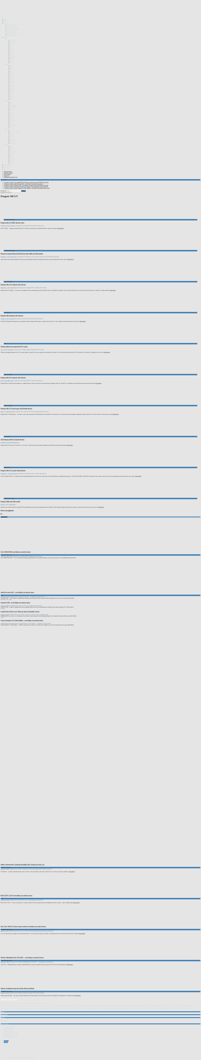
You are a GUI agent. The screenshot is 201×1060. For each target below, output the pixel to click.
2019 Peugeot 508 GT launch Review (12, 439)
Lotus (11, 112)
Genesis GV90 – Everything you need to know (15, 602)
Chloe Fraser (12, 504)
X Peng (12, 161)
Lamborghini (13, 106)
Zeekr (11, 163)
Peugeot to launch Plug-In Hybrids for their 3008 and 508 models (22, 254)
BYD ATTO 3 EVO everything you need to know (16, 895)
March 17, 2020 (5, 411)
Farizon (12, 67)
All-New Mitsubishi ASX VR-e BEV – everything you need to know (22, 957)
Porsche (12, 136)
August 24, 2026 (5, 556)
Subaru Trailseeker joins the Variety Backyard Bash (17, 988)
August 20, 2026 (5, 623)
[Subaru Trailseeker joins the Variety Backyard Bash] (16, 985)
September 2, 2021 (5, 287)
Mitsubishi (12, 125)
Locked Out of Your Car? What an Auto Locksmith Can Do (20, 611)
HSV (11, 86)
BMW (11, 47)
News (5, 21)
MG (11, 122)
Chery (11, 55)
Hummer (12, 88)
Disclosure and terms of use (10, 177)
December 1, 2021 (5, 256)
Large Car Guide (11, 31)
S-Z (8, 144)
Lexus (11, 109)
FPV (11, 74)
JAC (11, 95)
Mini (11, 123)
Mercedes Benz (14, 120)
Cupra (11, 61)
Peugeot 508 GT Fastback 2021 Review (13, 284)
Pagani (11, 130)
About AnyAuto (8, 171)
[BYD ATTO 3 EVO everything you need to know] (16, 892)
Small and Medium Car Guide (14, 33)
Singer (11, 147)
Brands (5, 37)
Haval (11, 84)
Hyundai (12, 89)
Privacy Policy (7, 174)
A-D (8, 38)
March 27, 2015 (5, 504)
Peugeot (12, 133)
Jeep (11, 99)
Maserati (12, 115)
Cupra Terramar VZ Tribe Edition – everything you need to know (22, 620)
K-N (8, 101)
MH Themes (32, 1058)
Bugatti (12, 51)
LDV (11, 111)
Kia (11, 103)
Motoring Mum (7, 166)
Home (5, 19)
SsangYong (13, 152)
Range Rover (13, 140)
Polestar (12, 135)
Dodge (11, 62)
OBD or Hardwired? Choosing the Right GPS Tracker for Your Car (22, 864)
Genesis (12, 77)
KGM (11, 102)
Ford (11, 71)
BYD (11, 53)
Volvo (11, 160)
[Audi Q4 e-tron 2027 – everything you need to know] (30, 589)
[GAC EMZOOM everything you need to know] (30, 549)
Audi (11, 44)
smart (11, 150)
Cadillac (12, 54)
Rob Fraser (12, 225)
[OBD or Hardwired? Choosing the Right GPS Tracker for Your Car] (30, 861)
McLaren (12, 119)
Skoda (11, 149)
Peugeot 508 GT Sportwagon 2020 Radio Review (16, 408)
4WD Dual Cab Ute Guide (10, 1037)
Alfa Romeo (13, 40)
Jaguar (11, 98)
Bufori (11, 50)
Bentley (12, 45)
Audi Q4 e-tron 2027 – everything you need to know (17, 592)
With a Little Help (5, 1020)
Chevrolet (12, 57)
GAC (11, 75)
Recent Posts (4, 517)
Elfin (11, 65)
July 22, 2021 (4, 349)
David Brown (13, 256)
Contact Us (6, 175)
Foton (11, 72)
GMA (11, 78)
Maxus (11, 116)
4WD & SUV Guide (12, 24)
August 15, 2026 (5, 869)
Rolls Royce (13, 143)
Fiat (11, 70)
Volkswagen (13, 159)
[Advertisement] (29, 13)
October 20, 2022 (5, 225)
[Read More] (60, 228)
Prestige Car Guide (11, 34)
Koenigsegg (13, 105)
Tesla (11, 156)
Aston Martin (13, 43)
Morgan (12, 126)
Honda (11, 85)
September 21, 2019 (6, 473)
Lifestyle (6, 167)
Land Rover (13, 108)
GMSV (12, 79)
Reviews (6, 20)
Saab (11, 146)
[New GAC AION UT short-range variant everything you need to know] (16, 923)
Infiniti (11, 92)
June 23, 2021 (4, 380)
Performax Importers (15, 132)
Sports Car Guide (11, 36)
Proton (11, 137)
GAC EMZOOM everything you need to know (16, 552)
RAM (11, 139)
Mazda (11, 118)
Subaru (12, 153)
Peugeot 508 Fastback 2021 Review (12, 315)
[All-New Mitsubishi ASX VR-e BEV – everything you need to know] (16, 954)
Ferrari (11, 68)
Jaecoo (11, 96)
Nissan (11, 127)
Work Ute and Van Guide (13, 29)
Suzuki (12, 154)
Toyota (12, 157)
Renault (12, 142)
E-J (8, 64)
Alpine (11, 41)
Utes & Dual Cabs (11, 26)
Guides (5, 23)
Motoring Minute (8, 164)
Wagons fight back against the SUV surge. (14, 346)
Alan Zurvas (12, 318)
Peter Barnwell (14, 442)
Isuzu (11, 94)
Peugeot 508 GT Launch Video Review (13, 470)
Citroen (12, 60)
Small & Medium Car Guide (11, 1032)
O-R (8, 129)
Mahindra (12, 113)
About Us (2, 1011)
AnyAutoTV (7, 168)
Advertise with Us (8, 173)
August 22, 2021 (5, 318)
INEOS (12, 91)
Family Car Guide (11, 30)
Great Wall (12, 81)
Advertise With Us (4, 1014)
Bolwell (12, 48)
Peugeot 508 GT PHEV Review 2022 (12, 223)
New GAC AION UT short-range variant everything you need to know (23, 926)
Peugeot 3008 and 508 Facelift (10, 501)
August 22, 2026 (5, 596)
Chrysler (12, 58)
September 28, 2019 (6, 442)
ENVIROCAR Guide (12, 27)
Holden (12, 82)
